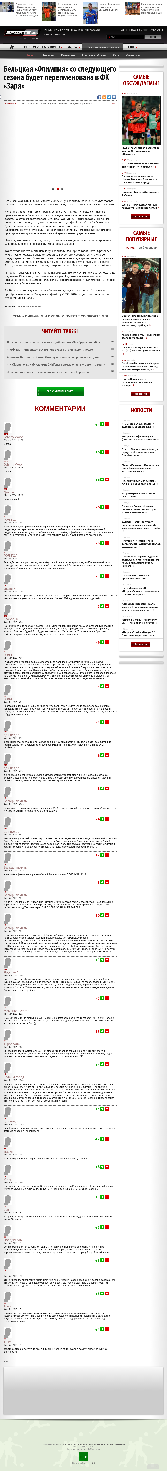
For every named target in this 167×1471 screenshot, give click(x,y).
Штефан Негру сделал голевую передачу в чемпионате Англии (140, 206)
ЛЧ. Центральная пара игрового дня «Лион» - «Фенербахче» (140, 165)
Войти (160, 30)
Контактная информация (101, 1444)
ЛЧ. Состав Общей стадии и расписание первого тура (138, 425)
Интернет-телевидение (30, 38)
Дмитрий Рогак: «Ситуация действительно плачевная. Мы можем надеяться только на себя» (141, 526)
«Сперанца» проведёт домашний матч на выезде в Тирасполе (48, 372)
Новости (31, 54)
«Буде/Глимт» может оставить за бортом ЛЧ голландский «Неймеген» (140, 150)
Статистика (133, 54)
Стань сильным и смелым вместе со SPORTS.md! (60, 316)
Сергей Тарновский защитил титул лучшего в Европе (109, 7)
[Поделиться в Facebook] (99, 97)
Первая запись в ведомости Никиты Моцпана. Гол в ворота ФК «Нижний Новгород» (139, 179)
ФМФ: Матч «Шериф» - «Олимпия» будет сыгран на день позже (50, 349)
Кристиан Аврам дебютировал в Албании (140, 193)
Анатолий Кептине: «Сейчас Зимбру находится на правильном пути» (53, 357)
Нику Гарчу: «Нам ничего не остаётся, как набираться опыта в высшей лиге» (141, 543)
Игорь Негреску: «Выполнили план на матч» (138, 495)
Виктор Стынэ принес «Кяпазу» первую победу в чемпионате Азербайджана (140, 452)
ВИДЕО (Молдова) (93, 30)
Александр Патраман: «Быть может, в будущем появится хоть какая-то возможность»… (140, 606)
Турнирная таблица (94, 54)
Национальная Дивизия (102, 47)
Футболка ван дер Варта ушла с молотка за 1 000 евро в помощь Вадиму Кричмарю (68, 10)
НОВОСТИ (48, 30)
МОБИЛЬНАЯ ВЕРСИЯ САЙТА (56, 35)
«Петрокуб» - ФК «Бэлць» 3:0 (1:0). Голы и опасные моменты (140, 438)
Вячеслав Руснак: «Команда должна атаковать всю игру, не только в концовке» (139, 509)
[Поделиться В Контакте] (114, 97)
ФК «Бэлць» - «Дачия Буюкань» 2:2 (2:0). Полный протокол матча (141, 350)
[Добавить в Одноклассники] (104, 97)
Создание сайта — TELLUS (83, 1463)
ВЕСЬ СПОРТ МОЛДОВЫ (42, 47)
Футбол (73, 47)
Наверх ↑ (153, 1467)
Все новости (141, 216)
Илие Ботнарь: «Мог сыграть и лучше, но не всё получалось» (140, 482)
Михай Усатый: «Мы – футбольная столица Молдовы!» (141, 336)
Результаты (68, 54)
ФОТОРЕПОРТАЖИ (61, 30)
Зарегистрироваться (130, 30)
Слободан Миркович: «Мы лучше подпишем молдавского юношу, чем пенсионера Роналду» (141, 366)
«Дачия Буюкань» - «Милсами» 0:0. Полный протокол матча (139, 621)
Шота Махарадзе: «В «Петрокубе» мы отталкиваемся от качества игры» (140, 591)
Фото (115, 54)
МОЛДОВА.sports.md (66, 1444)
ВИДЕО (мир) (77, 30)
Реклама (82, 1444)
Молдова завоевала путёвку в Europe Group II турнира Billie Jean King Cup (152, 8)
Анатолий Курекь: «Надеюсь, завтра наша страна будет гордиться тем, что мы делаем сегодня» (27, 10)
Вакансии (120, 1444)
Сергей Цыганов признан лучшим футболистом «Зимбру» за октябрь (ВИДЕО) (53, 343)
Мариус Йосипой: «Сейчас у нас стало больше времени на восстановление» (140, 467)
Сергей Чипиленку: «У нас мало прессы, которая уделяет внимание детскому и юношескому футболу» (140, 320)
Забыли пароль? (148, 30)
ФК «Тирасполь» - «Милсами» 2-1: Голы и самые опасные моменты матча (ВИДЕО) (56, 365)
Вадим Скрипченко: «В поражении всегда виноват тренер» (137, 382)
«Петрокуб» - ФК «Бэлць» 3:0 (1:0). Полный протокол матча (140, 634)
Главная (11, 46)
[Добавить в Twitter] (109, 97)
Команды (48, 54)
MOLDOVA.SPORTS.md (34, 103)
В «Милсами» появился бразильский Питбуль (135, 577)
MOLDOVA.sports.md (29, 306)
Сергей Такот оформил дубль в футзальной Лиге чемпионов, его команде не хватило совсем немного (140, 561)
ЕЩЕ (131, 47)
